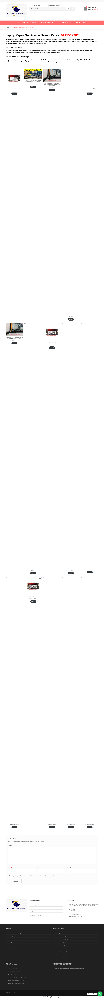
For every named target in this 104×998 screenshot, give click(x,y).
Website (69, 868)
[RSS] (17, 915)
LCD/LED (49, 50)
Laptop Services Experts (75, 914)
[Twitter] (11, 915)
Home (10, 23)
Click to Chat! (92, 994)
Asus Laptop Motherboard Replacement (17, 942)
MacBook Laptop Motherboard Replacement (18, 948)
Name (10, 868)
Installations (81, 23)
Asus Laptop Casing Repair (61, 945)
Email (39, 868)
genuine (31, 52)
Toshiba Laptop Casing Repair (62, 939)
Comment (11, 845)
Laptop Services (65, 23)
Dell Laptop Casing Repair (61, 942)
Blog (34, 23)
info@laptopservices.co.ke (75, 916)
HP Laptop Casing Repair (61, 933)
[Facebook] (7, 915)
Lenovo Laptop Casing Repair (62, 936)
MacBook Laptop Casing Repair (62, 954)
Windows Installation (12, 968)
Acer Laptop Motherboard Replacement (17, 945)
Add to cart (14, 93)
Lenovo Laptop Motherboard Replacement (18, 936)
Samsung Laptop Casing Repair (62, 951)
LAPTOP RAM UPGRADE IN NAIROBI (16, 983)
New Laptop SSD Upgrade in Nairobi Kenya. (18, 977)
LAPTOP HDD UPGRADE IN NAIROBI (16, 980)
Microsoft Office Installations (14, 971)
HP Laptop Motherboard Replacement (16, 933)
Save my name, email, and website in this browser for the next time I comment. (31, 876)
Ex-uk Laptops (23, 23)
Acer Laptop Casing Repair (61, 948)
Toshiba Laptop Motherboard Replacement (18, 939)
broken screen (22, 43)
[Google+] (14, 915)
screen (73, 50)
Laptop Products (46, 23)
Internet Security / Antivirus (14, 974)
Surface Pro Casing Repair (61, 957)
